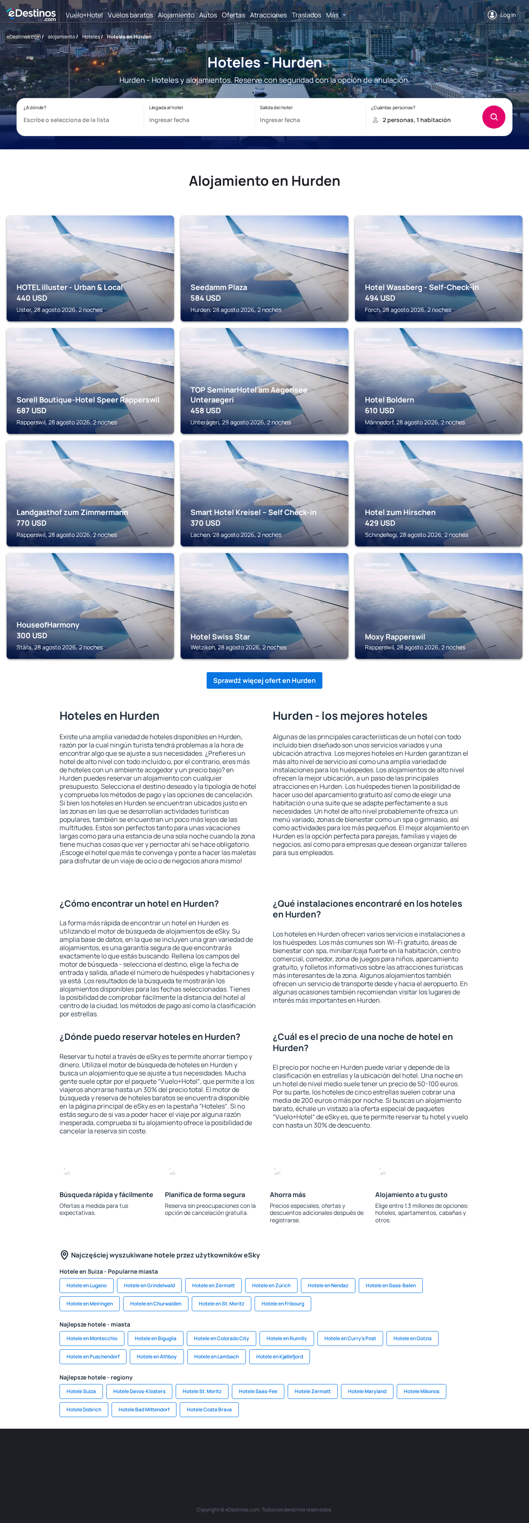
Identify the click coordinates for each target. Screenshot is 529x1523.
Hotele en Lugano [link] (87, 1285)
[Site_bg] (103, 1453)
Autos (208, 14)
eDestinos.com (24, 36)
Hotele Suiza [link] (81, 1391)
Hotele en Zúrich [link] (271, 1285)
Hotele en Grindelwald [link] (149, 1285)
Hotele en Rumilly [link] (287, 1338)
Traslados (306, 14)
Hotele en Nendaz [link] (328, 1285)
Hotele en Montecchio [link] (92, 1338)
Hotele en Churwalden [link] (155, 1303)
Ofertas (233, 14)
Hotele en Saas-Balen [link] (391, 1285)
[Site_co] (301, 1453)
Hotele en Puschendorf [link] (93, 1356)
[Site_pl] (128, 1453)
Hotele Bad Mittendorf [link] (144, 1409)
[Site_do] (326, 1453)
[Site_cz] (202, 1453)
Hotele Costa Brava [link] (209, 1409)
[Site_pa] (351, 1453)
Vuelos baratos (130, 14)
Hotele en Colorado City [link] (221, 1338)
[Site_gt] (425, 1453)
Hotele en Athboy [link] (157, 1356)
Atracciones (268, 14)
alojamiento (61, 36)
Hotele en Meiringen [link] (90, 1303)
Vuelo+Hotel (84, 14)
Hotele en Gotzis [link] (412, 1338)
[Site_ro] (78, 1453)
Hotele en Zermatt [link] (213, 1285)
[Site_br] (54, 1453)
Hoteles (91, 36)
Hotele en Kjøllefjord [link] (279, 1356)
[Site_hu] (277, 1453)
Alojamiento (176, 14)
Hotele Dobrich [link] (84, 1409)
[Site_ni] (401, 1453)
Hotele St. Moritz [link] (202, 1391)
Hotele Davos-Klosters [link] (139, 1391)
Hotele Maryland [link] (367, 1391)
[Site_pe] (153, 1453)
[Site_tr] (178, 1453)
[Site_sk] (252, 1453)
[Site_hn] (450, 1453)
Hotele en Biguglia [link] (155, 1338)
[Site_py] (475, 1453)
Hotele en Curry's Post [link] (350, 1338)
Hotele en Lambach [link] (216, 1356)
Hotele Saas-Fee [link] (258, 1391)
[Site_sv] (376, 1453)
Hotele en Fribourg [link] (283, 1303)
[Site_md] (227, 1453)
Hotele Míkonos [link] (421, 1391)
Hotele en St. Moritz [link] (221, 1303)
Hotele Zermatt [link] (313, 1391)
